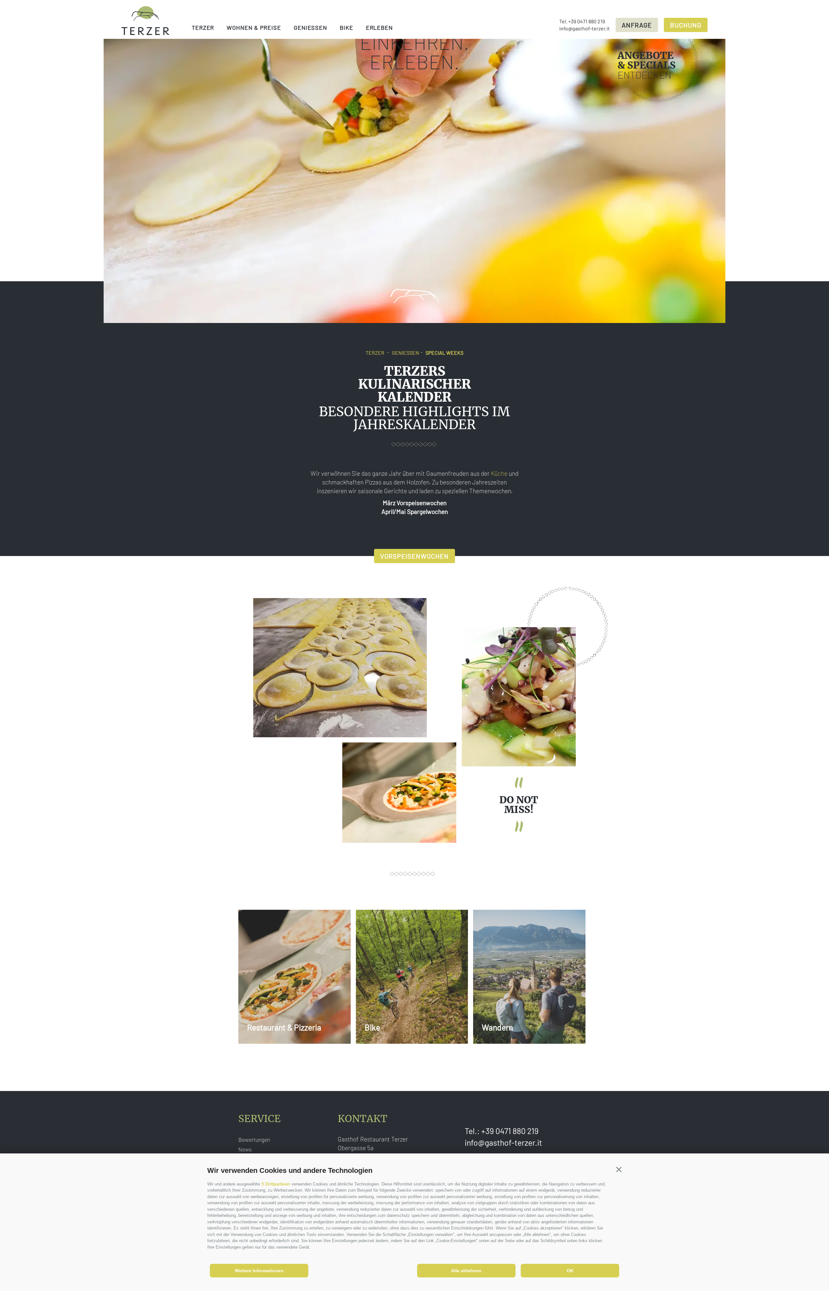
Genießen (310, 27)
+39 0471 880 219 (586, 21)
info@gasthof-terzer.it (584, 28)
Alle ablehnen (466, 1270)
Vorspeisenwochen (414, 556)
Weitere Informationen (259, 1270)
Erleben (379, 27)
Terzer (203, 27)
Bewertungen (254, 1139)
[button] (619, 1169)
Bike (346, 27)
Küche (499, 473)
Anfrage (637, 25)
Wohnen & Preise (254, 27)
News (245, 1149)
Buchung (685, 25)
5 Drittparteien (276, 1184)
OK (570, 1270)
